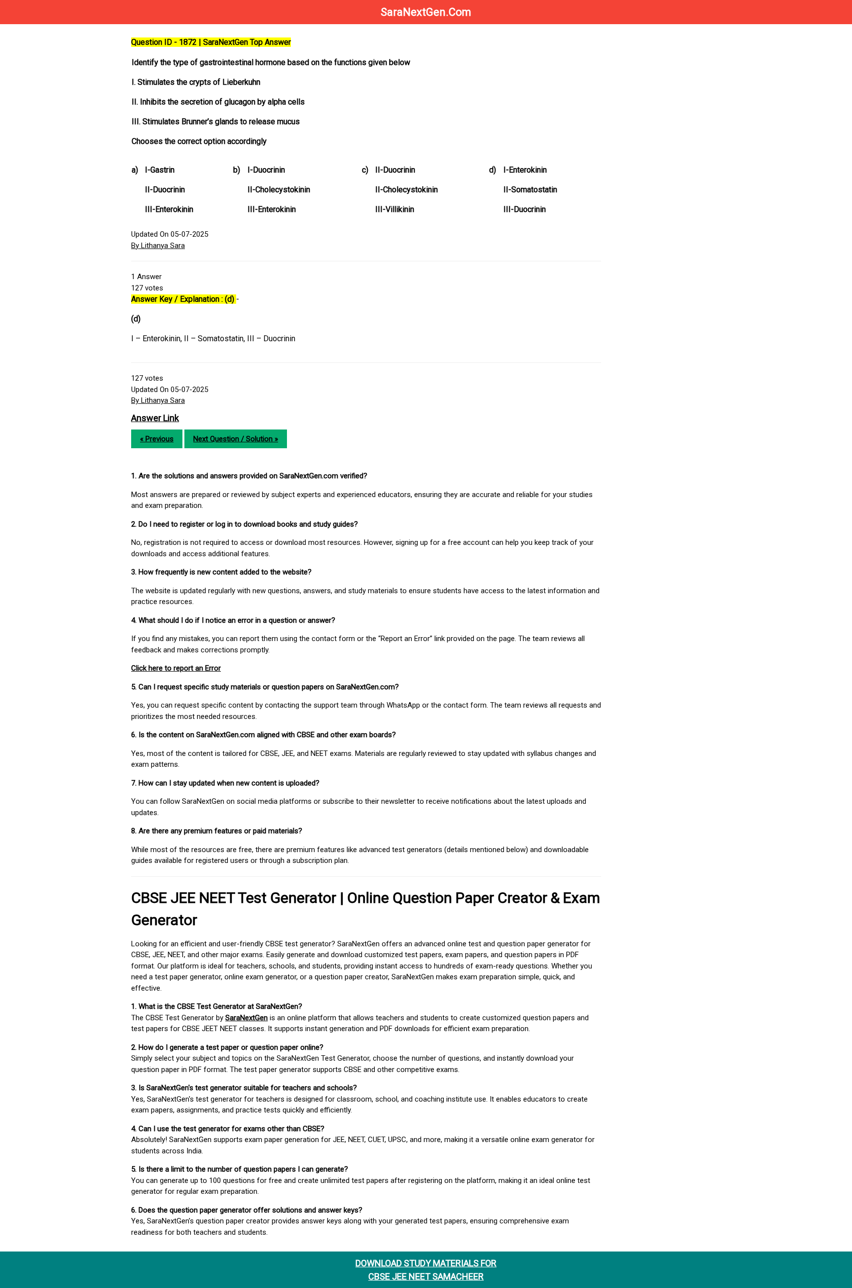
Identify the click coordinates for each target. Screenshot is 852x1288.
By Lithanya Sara (158, 245)
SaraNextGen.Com (426, 12)
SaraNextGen (246, 1017)
